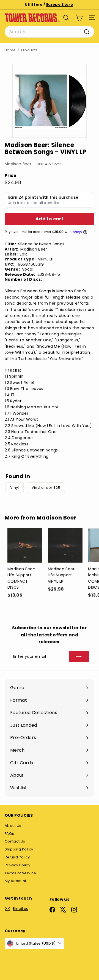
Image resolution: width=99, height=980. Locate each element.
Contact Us (15, 841)
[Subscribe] (79, 656)
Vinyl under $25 (46, 487)
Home (10, 50)
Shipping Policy (19, 849)
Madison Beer (18, 164)
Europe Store (59, 4)
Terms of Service (20, 873)
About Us (13, 825)
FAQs (9, 833)
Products (29, 50)
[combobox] (49, 32)
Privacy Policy (17, 865)
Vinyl (14, 487)
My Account (15, 880)
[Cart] (79, 18)
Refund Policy (17, 857)
